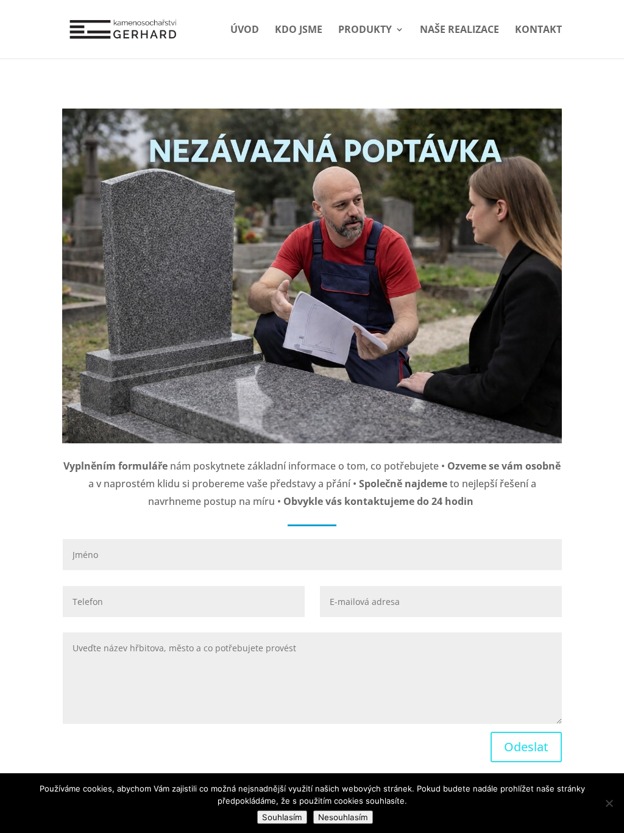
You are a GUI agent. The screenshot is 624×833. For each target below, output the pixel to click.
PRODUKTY (365, 30)
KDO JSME (298, 30)
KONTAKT (538, 30)
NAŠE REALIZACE (459, 30)
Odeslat (526, 746)
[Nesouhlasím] (609, 803)
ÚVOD (244, 30)
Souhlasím (282, 817)
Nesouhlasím (343, 817)
